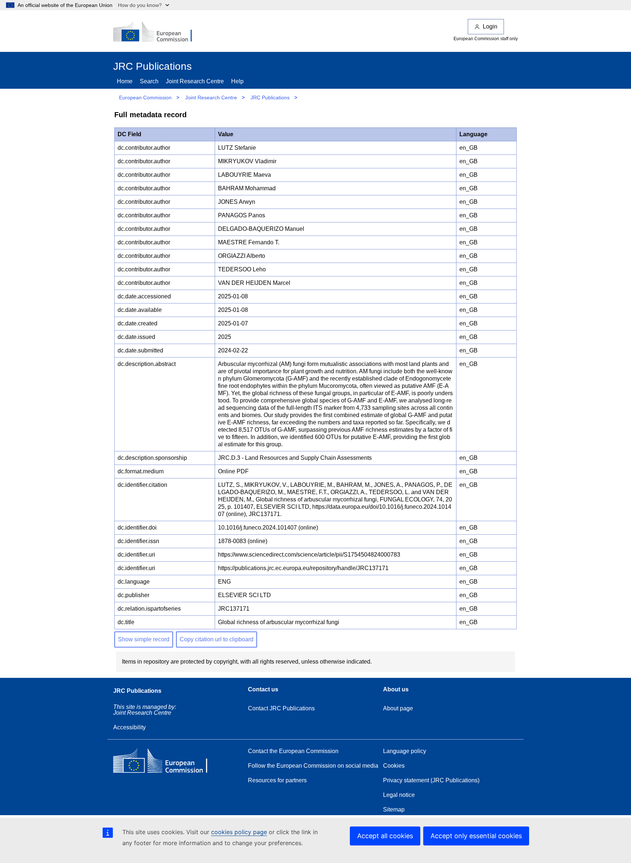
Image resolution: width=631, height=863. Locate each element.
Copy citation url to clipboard (216, 639)
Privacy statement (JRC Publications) (431, 780)
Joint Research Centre (195, 81)
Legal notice (399, 795)
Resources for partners (277, 780)
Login (490, 26)
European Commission (145, 97)
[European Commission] (157, 32)
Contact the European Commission (293, 751)
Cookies (394, 766)
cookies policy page (239, 832)
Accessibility (129, 727)
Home (125, 81)
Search (149, 81)
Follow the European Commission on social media (313, 766)
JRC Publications (270, 97)
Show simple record (143, 639)
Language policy (404, 751)
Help (237, 81)
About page (398, 708)
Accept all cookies (385, 836)
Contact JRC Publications (281, 708)
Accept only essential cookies (476, 836)
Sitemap (394, 809)
